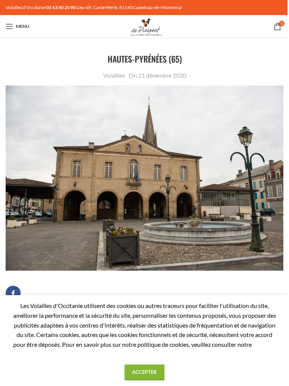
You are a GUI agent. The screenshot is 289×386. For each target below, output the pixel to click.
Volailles (114, 75)
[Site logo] (144, 25)
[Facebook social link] (13, 293)
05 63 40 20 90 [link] (61, 7)
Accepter (144, 372)
